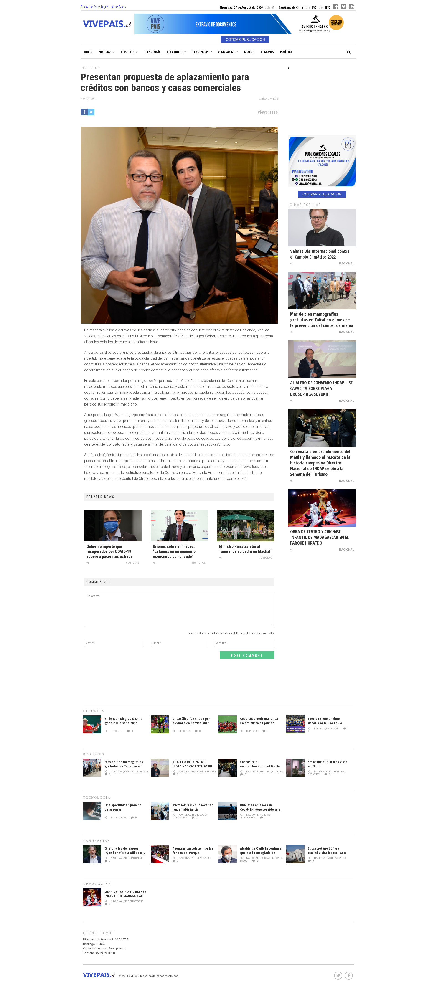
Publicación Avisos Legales (95, 7)
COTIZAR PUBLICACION (245, 39)
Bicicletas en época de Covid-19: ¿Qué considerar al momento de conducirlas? (261, 809)
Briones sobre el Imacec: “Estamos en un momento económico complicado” (174, 551)
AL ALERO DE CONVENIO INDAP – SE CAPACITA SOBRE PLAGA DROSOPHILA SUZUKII (321, 388)
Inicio (88, 52)
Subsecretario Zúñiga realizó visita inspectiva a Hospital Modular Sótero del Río (328, 854)
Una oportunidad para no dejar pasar (123, 807)
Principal (130, 771)
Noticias (105, 52)
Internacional (323, 771)
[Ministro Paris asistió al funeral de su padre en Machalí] (245, 525)
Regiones (267, 52)
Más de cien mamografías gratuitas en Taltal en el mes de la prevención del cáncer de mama (321, 319)
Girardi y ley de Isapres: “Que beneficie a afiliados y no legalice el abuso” (125, 852)
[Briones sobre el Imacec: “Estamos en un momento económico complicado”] (179, 525)
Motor (249, 52)
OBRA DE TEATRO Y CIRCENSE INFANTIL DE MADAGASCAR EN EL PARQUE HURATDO (319, 537)
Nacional (346, 263)
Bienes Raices (118, 7)
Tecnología (152, 52)
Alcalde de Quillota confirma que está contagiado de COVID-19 (261, 852)
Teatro (139, 901)
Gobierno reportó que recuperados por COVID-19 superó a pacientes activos (109, 551)
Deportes (127, 52)
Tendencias (200, 52)
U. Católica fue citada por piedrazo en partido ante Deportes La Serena (191, 722)
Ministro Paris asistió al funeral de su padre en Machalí (245, 549)
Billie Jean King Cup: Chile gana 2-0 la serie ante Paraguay (123, 722)
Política (286, 52)
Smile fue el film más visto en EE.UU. (327, 763)
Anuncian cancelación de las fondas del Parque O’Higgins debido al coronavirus (193, 854)
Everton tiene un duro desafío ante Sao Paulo (325, 720)
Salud (139, 858)
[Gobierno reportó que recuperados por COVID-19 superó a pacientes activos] (113, 525)
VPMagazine (226, 52)
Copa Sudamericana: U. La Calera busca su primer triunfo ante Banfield (259, 722)
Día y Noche (175, 52)
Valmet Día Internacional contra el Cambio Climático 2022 (320, 254)
